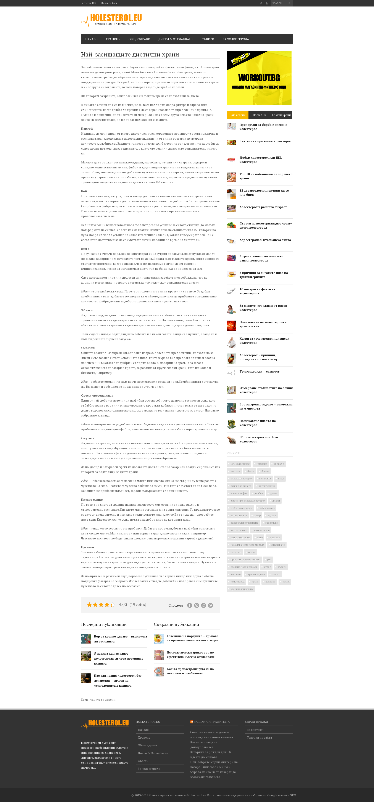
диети (276, 500)
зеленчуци (271, 522)
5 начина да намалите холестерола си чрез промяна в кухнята (118, 658)
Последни (259, 115)
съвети (282, 566)
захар (257, 515)
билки (250, 471)
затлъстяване (239, 515)
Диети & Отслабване (175, 39)
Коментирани (281, 115)
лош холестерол (240, 537)
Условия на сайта (259, 737)
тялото (276, 574)
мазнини (275, 537)
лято (260, 537)
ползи (251, 552)
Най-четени (237, 115)
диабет (258, 493)
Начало (91, 39)
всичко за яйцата (241, 485)
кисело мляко (239, 530)
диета (273, 493)
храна (255, 581)
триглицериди (256, 574)
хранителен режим (242, 589)
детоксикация (266, 485)
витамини (265, 478)
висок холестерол (241, 478)
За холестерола (235, 39)
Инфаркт (262, 463)
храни (286, 581)
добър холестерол (242, 508)
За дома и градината (212, 722)
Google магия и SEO (281, 795)
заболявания (267, 508)
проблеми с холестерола (245, 559)
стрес (267, 566)
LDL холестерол (240, 463)
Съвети (208, 39)
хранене (271, 581)
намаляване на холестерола (247, 544)
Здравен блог (109, 3)
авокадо (279, 463)
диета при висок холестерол (248, 500)
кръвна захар (261, 530)
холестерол (238, 581)
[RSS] (267, 3)
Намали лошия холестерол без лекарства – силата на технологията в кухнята (118, 680)
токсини (236, 574)
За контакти (255, 730)
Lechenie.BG (88, 3)
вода (281, 478)
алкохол (235, 471)
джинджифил (239, 493)
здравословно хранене (244, 522)
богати (265, 471)
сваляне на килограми (244, 566)
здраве (272, 515)
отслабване (278, 544)
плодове (236, 552)
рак (269, 559)
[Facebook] (261, 3)
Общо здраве (139, 39)
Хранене (113, 39)
